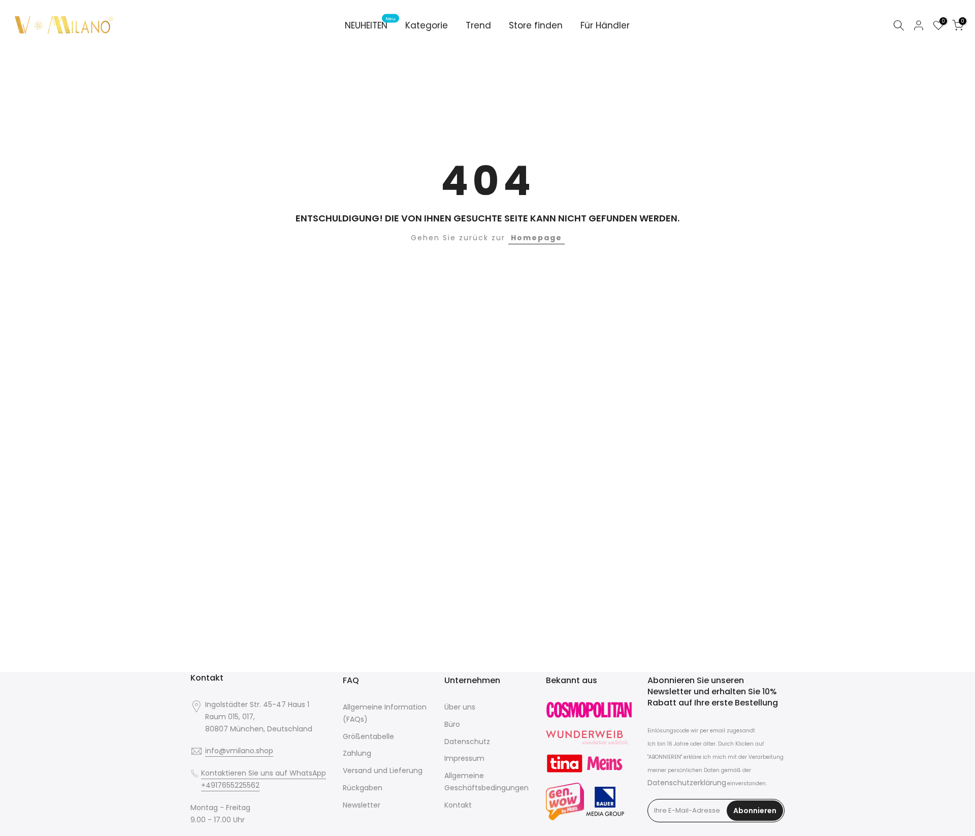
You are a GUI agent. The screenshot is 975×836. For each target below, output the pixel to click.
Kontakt (458, 805)
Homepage (536, 238)
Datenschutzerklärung (686, 783)
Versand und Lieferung (382, 770)
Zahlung (357, 753)
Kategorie (426, 25)
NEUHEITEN (370, 25)
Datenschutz (467, 741)
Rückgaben (362, 788)
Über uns (459, 707)
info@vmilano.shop (239, 751)
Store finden (536, 25)
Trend (478, 25)
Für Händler (605, 25)
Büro (452, 724)
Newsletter (361, 805)
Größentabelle (368, 736)
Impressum (464, 758)
